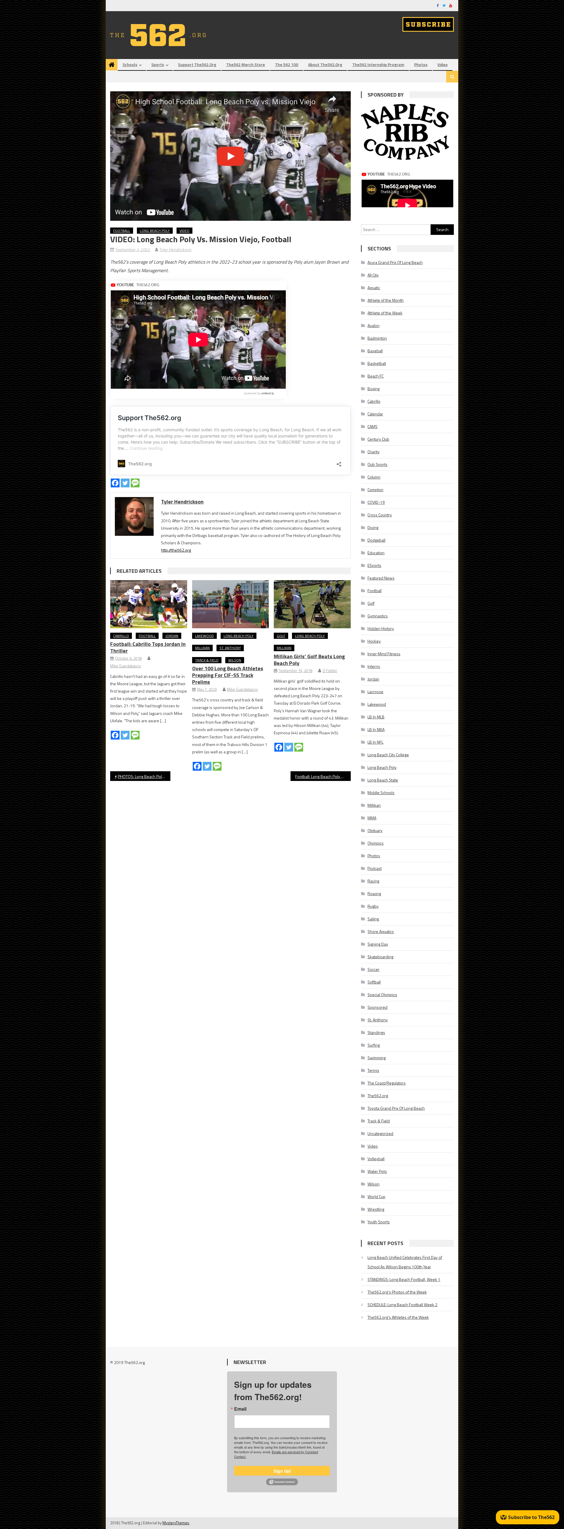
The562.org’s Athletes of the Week (398, 1317)
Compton (375, 489)
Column (373, 477)
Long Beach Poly (155, 230)
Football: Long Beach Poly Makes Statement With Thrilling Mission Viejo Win (323, 776)
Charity (373, 452)
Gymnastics (377, 616)
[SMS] (135, 483)
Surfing (373, 1045)
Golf (281, 636)
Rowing (374, 893)
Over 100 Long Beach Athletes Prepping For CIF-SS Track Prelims (227, 675)
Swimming (376, 1058)
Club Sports (377, 464)
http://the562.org (176, 550)
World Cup (376, 1196)
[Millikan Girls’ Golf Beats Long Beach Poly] (312, 604)
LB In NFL (375, 742)
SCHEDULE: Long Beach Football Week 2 (402, 1304)
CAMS (372, 426)
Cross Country (379, 515)
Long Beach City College (388, 755)
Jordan (171, 636)
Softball (374, 982)
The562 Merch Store (245, 64)
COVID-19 (376, 502)
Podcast (374, 868)
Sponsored (377, 1007)
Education (376, 553)
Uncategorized (380, 1133)
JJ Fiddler (330, 670)
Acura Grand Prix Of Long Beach (395, 262)
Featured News (381, 578)
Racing (373, 881)
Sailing (373, 919)
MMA (371, 818)
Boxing (373, 388)
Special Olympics (382, 994)
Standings (376, 1032)
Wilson (234, 660)
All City (373, 275)
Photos (420, 64)
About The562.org (325, 64)
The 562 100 (286, 64)
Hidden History (380, 628)
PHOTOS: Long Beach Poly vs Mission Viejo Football (144, 776)
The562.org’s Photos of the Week (397, 1292)
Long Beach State (382, 780)
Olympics (375, 843)
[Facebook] (115, 483)
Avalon (373, 325)
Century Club (378, 439)
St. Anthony (230, 648)
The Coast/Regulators (386, 1083)
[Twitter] (125, 483)
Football (121, 230)
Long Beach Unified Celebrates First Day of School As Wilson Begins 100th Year (404, 1262)
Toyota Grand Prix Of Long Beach (396, 1108)
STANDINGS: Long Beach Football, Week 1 (403, 1279)
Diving (372, 527)
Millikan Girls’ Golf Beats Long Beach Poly (309, 659)
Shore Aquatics (380, 931)
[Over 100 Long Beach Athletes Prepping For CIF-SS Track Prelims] (230, 604)
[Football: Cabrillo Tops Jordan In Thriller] (148, 604)
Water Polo (377, 1171)
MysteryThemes (175, 1523)
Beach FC (375, 376)
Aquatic (373, 287)
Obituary (374, 830)
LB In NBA (376, 729)
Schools (129, 64)
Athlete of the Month (385, 300)
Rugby (373, 906)
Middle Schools (381, 792)
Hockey (374, 641)
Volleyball (376, 1159)
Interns (373, 666)
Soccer (373, 969)
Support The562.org (197, 64)
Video (442, 64)
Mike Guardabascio (125, 666)
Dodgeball (376, 540)
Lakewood (204, 636)
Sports (157, 64)
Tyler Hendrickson (176, 249)
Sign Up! (282, 1470)
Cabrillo (121, 636)
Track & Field (207, 660)
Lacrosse (375, 691)
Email (240, 1409)
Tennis (373, 1070)
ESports (374, 565)
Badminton (377, 338)
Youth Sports (378, 1222)
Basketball (376, 363)
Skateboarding (380, 957)
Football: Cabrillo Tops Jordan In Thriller (148, 647)
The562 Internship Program (378, 64)
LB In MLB (376, 717)
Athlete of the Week (384, 313)
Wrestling (375, 1209)
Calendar (375, 414)
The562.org (377, 1095)
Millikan (202, 648)
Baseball (375, 351)
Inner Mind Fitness (383, 654)
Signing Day (377, 944)
